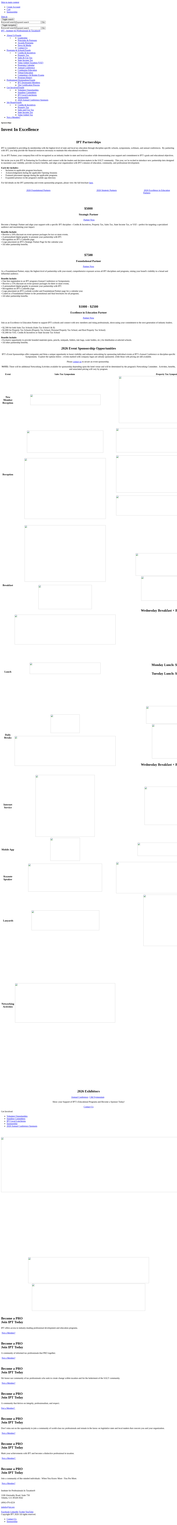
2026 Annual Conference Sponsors (33, 100)
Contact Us (23, 48)
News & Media (24, 45)
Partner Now (89, 220)
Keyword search (8, 22)
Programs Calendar (26, 65)
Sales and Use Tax (26, 110)
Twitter (22, 1512)
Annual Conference (26, 67)
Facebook (5, 1512)
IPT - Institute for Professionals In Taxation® (20, 31)
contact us (77, 361)
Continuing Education (27, 70)
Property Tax (23, 55)
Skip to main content (10, 2)
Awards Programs (25, 43)
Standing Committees (27, 92)
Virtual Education (25, 72)
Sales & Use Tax (25, 58)
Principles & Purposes (27, 40)
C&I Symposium (96, 1097)
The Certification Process (29, 85)
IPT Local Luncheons (27, 95)
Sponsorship (23, 97)
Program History (25, 77)
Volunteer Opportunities (28, 90)
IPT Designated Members (29, 82)
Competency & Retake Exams (31, 75)
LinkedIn (14, 1512)
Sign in (4, 16)
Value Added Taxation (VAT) (30, 63)
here (91, 183)
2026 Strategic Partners (107, 190)
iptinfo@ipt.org (8, 1507)
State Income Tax (25, 60)
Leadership (22, 38)
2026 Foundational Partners (38, 190)
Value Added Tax (25, 115)
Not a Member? (8, 1333)
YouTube (29, 1512)
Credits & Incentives (27, 53)
